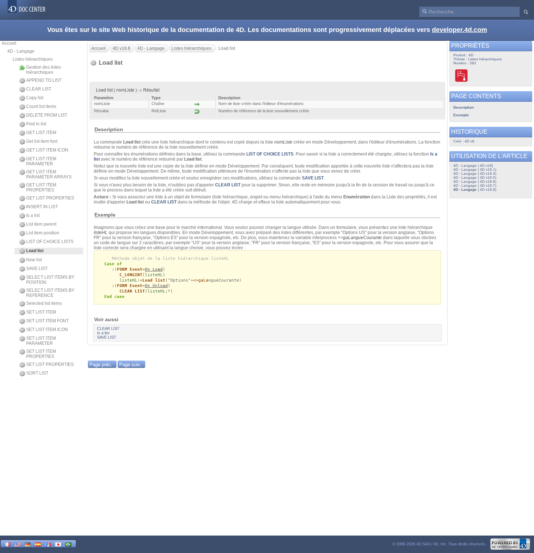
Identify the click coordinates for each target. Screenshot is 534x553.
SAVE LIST (37, 268)
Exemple (461, 115)
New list (34, 259)
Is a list (33, 215)
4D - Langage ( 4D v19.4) (474, 173)
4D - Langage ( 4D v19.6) (474, 181)
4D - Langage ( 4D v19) (473, 165)
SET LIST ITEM (41, 312)
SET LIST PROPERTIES (50, 364)
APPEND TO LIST (43, 80)
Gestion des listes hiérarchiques (43, 70)
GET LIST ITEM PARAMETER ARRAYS (49, 174)
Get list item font (41, 141)
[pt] (68, 544)
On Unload (156, 285)
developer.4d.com (459, 29)
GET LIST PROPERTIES (50, 198)
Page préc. (100, 364)
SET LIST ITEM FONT (47, 320)
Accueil (9, 43)
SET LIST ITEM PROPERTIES (41, 354)
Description (463, 107)
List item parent (41, 224)
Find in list (36, 123)
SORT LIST (37, 373)
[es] (38, 544)
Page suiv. (130, 364)
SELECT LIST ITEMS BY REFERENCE (50, 293)
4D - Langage (21, 51)
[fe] (48, 544)
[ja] (58, 544)
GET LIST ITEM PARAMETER (41, 161)
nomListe (283, 142)
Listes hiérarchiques (33, 59)
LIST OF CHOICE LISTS (49, 241)
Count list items (41, 106)
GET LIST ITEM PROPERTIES (41, 187)
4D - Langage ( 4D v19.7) (474, 185)
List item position (42, 232)
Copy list (34, 97)
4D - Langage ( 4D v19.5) (474, 177)
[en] (17, 544)
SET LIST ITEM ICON (47, 329)
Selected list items (44, 303)
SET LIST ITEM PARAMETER (41, 341)
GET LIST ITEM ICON (47, 150)
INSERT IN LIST (42, 206)
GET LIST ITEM (41, 132)
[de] (28, 544)
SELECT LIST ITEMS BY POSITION (50, 280)
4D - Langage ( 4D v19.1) (474, 169)
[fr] (7, 544)
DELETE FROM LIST (46, 115)
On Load (154, 269)
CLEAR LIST (38, 89)
